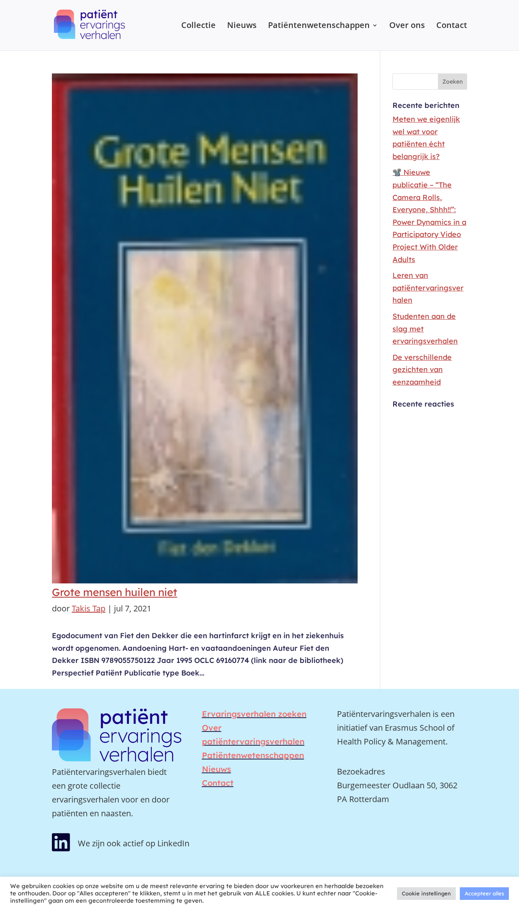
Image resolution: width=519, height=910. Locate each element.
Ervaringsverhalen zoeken (254, 714)
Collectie (198, 26)
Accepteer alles (484, 893)
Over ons (407, 26)
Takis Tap (88, 608)
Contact (451, 26)
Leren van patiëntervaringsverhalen (427, 288)
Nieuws (242, 26)
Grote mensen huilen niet (114, 592)
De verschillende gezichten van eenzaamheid (422, 370)
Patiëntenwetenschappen (319, 26)
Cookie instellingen (426, 893)
